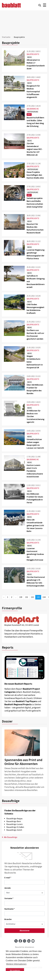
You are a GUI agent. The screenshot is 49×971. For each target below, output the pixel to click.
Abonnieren (24, 930)
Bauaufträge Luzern (14, 824)
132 (32, 597)
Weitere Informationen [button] (16, 964)
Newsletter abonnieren (24, 947)
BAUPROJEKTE (33, 54)
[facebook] (20, 941)
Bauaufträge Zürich (14, 830)
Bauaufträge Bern (13, 821)
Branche (7, 919)
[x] (16, 941)
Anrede (7, 888)
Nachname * (9, 909)
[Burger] (44, 5)
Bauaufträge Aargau (14, 818)
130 (20, 597)
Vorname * (8, 898)
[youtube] (33, 941)
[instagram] (24, 941)
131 (26, 597)
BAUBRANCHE (33, 109)
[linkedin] (28, 941)
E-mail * (7, 877)
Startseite (6, 37)
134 (44, 597)
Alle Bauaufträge (10, 837)
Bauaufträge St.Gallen (15, 827)
